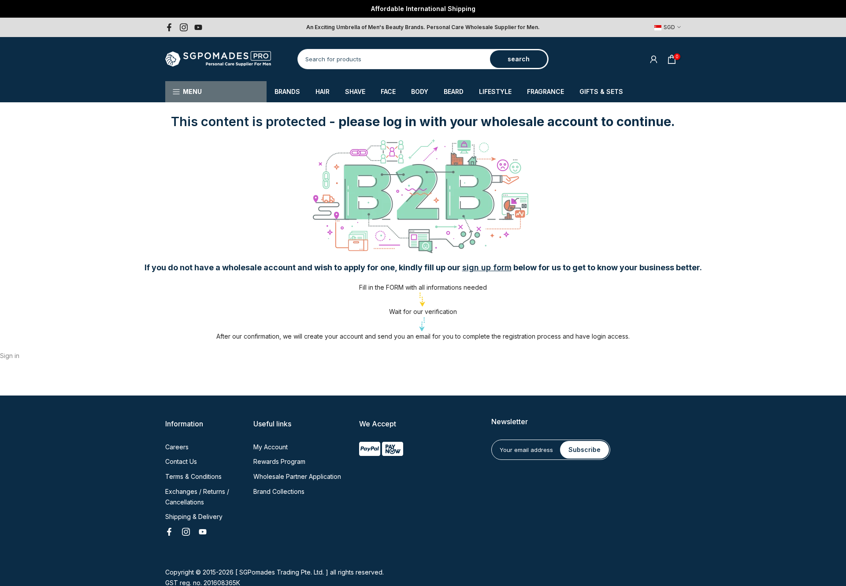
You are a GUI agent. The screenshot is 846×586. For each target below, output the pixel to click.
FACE (388, 91)
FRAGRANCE (545, 91)
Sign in (9, 355)
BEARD (454, 91)
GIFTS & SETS (601, 91)
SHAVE (355, 91)
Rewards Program (279, 461)
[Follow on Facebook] (169, 27)
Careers (177, 447)
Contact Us (181, 461)
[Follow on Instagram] (184, 27)
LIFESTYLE (495, 91)
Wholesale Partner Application (297, 476)
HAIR (322, 91)
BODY (419, 91)
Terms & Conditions (193, 476)
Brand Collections (278, 491)
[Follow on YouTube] (198, 27)
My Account (270, 447)
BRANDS (287, 91)
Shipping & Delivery (194, 516)
